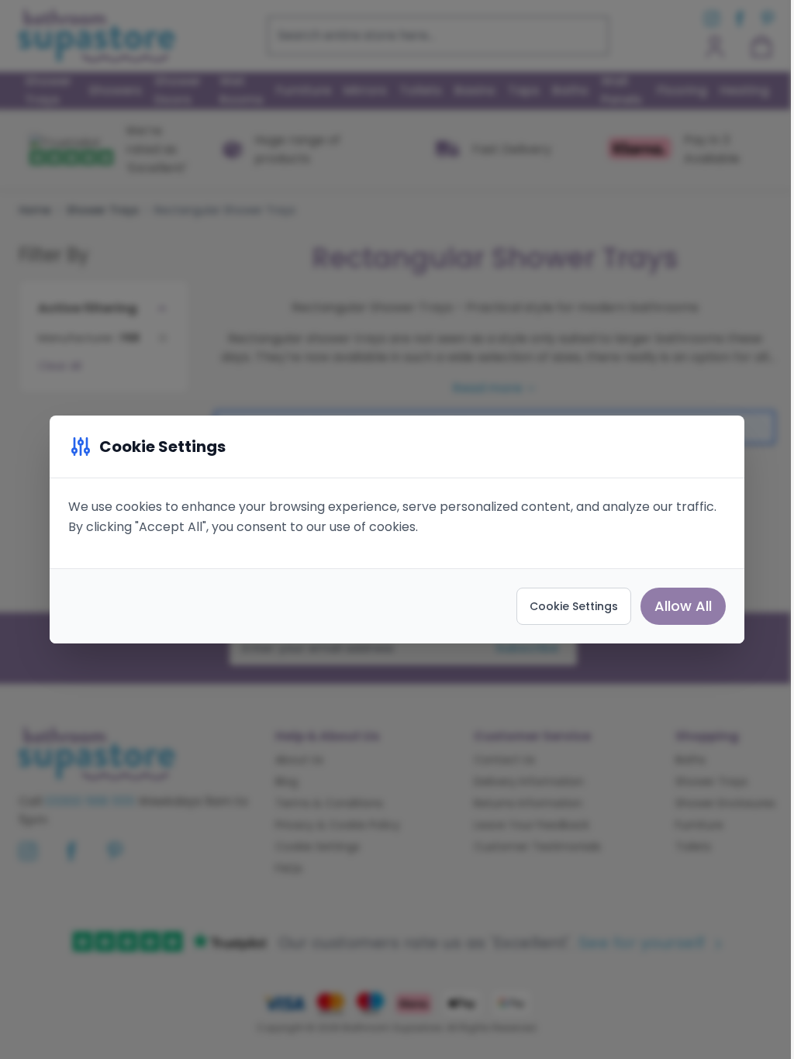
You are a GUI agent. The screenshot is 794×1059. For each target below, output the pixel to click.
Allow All (683, 606)
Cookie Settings (574, 606)
